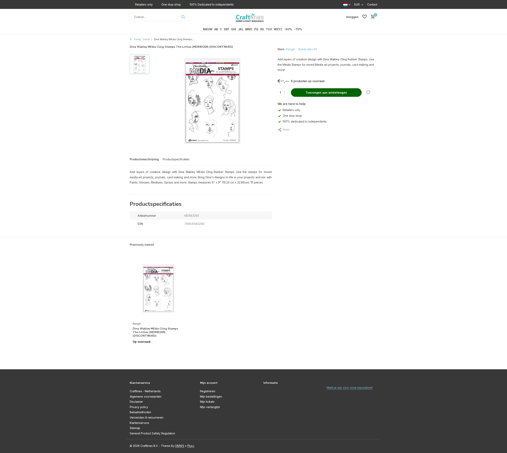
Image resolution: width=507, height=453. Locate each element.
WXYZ (278, 29)
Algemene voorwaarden (145, 396)
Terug (137, 39)
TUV (269, 29)
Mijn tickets (207, 401)
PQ (256, 29)
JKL (240, 29)
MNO (248, 29)
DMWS (179, 445)
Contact (372, 4)
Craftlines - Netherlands (145, 391)
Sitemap (135, 428)
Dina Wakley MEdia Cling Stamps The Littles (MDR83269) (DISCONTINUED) (155, 332)
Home (146, 39)
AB (216, 29)
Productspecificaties (176, 159)
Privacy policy (139, 407)
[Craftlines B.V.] (253, 17)
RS (262, 29)
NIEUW (207, 29)
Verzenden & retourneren (146, 417)
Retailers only (291, 110)
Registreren (207, 391)
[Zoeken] (183, 17)
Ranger (290, 49)
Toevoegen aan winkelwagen (326, 92)
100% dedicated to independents (305, 121)
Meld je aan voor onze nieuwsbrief (350, 387)
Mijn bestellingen (211, 396)
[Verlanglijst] (364, 16)
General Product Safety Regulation (152, 433)
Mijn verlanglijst (210, 407)
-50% (288, 29)
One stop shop (292, 115)
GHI (233, 29)
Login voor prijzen (158, 350)
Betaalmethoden (140, 412)
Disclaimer (136, 401)
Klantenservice (139, 423)
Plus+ (190, 445)
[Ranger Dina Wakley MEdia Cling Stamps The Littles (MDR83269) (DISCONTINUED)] (158, 288)
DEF (226, 29)
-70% (298, 29)
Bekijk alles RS (307, 49)
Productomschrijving (144, 159)
